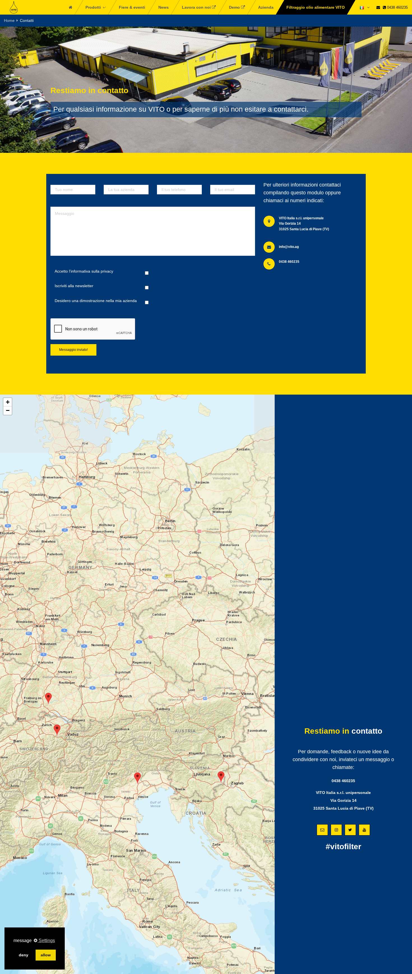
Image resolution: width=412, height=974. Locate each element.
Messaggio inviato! (73, 350)
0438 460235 (397, 7)
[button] (48, 698)
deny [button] (23, 955)
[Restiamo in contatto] (378, 7)
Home (9, 20)
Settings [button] (46, 940)
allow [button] (46, 955)
